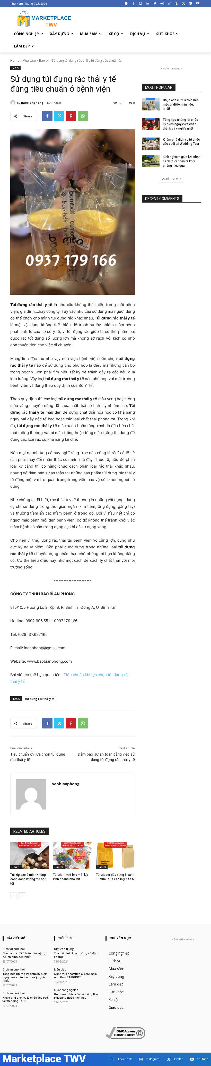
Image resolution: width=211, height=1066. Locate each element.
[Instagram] (141, 4)
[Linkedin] (148, 4)
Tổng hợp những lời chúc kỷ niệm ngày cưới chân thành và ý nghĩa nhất (180, 124)
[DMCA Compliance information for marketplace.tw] (125, 1037)
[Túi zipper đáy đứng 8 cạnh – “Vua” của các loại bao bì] (115, 855)
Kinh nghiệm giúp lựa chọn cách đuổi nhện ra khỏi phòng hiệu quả (181, 161)
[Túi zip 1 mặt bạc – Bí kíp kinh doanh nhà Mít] (72, 855)
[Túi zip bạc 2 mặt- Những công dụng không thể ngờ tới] (29, 855)
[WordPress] (191, 4)
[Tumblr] (176, 4)
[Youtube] (198, 4)
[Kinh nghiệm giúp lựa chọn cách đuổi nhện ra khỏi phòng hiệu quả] (151, 161)
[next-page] (22, 895)
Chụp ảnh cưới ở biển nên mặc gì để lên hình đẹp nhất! (181, 104)
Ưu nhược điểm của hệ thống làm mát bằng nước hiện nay (76, 996)
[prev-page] (13, 895)
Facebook (125, 1059)
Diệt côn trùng (64, 948)
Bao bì (44, 60)
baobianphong (32, 103)
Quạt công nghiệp (66, 989)
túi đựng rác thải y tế (39, 699)
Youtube (202, 1059)
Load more (170, 178)
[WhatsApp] (83, 116)
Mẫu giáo (60, 969)
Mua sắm (29, 60)
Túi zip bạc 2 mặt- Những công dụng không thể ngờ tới (28, 879)
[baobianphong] (13, 102)
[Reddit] (162, 4)
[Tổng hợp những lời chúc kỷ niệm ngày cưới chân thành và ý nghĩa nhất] (151, 124)
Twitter (178, 1059)
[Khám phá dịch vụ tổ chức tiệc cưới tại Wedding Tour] (151, 144)
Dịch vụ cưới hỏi (14, 948)
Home (14, 60)
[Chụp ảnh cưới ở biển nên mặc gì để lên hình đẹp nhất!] (151, 104)
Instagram (153, 1059)
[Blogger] (126, 4)
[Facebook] (133, 4)
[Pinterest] (155, 4)
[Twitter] (184, 4)
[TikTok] (169, 4)
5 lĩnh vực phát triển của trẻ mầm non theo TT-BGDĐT (75, 975)
